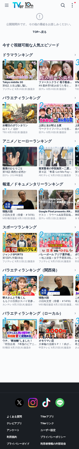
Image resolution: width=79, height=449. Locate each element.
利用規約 (12, 436)
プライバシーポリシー (53, 436)
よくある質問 (14, 416)
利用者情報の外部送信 (53, 443)
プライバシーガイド (18, 443)
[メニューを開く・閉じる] (72, 5)
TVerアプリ (47, 416)
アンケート (13, 430)
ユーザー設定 (48, 430)
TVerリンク (47, 423)
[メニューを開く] (6, 5)
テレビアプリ (14, 423)
